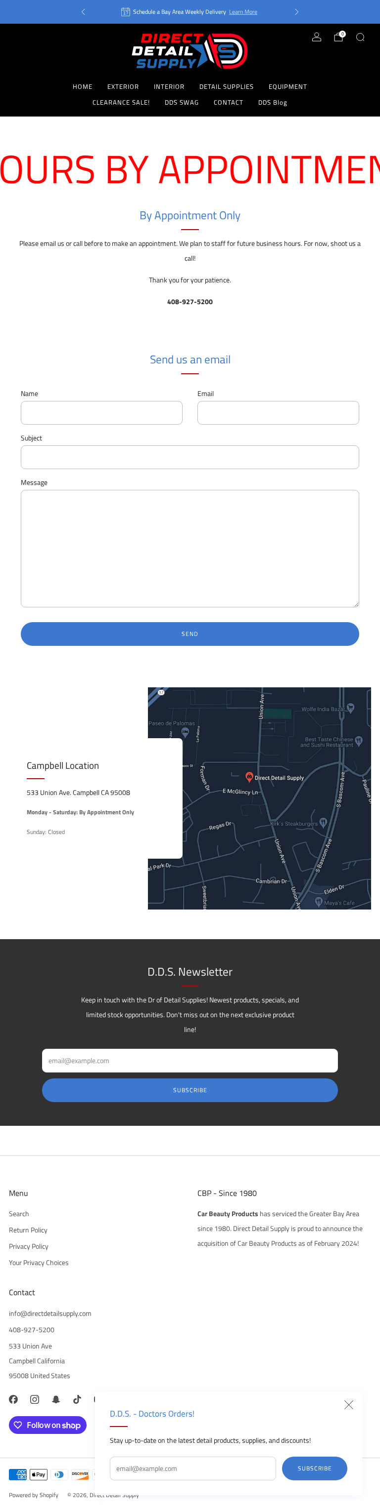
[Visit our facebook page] (13, 1399)
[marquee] (190, 168)
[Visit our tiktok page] (77, 1399)
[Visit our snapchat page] (55, 1399)
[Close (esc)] (348, 1404)
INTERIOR (169, 86)
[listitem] (190, 12)
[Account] (317, 37)
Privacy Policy (28, 1246)
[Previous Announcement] (83, 11)
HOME (83, 86)
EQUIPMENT (288, 86)
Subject (31, 438)
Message (34, 482)
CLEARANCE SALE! (121, 102)
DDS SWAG (182, 102)
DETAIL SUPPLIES (226, 86)
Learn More (243, 11)
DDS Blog (272, 102)
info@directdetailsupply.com (50, 1313)
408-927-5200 (31, 1329)
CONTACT (228, 102)
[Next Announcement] (296, 11)
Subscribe (315, 1468)
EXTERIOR (123, 86)
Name (29, 393)
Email (205, 393)
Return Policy (28, 1230)
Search (19, 1213)
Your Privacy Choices (39, 1262)
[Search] (360, 37)
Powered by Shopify (33, 1495)
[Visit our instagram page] (34, 1399)
